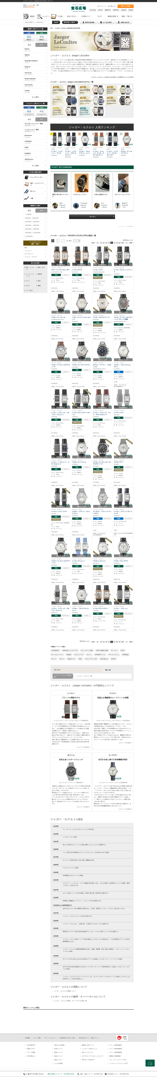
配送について (58, 1052)
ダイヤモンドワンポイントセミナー (93, 1056)
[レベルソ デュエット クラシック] (123, 256)
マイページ (102, 6)
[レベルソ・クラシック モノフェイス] (123, 497)
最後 (130, 243)
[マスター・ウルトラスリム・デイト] (123, 351)
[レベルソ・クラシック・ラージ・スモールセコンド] (102, 398)
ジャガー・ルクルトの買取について (65, 991)
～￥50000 (28, 214)
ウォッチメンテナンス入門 (118, 1060)
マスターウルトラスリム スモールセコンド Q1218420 (113, 720)
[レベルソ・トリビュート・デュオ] (57, 139)
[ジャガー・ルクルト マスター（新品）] (92, 90)
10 (122, 243)
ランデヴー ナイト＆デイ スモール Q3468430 (113, 782)
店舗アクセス (31, 1048)
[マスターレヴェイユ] (102, 547)
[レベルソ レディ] (102, 256)
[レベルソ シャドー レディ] (60, 497)
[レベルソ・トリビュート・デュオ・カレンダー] (113, 139)
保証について (58, 1060)
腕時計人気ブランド (88, 1045)
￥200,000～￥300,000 (32, 225)
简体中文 (116, 10)
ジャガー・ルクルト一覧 (84, 676)
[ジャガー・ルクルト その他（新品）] (119, 101)
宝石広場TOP (31, 1045)
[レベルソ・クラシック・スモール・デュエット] (60, 594)
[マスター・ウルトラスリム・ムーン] (85, 139)
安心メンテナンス (87, 1052)
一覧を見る (92, 217)
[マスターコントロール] (60, 303)
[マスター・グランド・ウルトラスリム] (81, 497)
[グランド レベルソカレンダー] (60, 256)
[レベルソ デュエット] (81, 547)
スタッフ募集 (37, 1038)
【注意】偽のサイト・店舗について (88, 1038)
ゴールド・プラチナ (31, 257)
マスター (120, 71)
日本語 (131, 10)
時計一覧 (108, 670)
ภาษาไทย (93, 10)
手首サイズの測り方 (88, 1060)
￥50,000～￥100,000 (31, 218)
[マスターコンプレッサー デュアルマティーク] (102, 448)
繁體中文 (108, 10)
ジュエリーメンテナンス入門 (118, 1063)
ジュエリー (28, 251)
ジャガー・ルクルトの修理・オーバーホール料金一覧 (70, 1001)
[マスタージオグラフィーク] (102, 303)
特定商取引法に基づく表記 (67, 1038)
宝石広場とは (31, 1056)
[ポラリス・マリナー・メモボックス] (102, 351)
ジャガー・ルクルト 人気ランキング (92, 127)
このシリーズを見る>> (83, 747)
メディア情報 (31, 1052)
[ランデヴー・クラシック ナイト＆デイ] (102, 497)
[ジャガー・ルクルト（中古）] (92, 111)
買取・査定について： (87, 1074)
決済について (58, 1048)
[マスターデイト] (123, 448)
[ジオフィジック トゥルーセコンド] (81, 303)
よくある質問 (58, 1063)
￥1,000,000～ (29, 236)
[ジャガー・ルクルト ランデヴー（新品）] (119, 90)
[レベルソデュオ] (81, 256)
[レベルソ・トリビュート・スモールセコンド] (71, 139)
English (123, 10)
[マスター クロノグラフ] (123, 547)
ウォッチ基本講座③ (116, 1052)
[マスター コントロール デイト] (127, 139)
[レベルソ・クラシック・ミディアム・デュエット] (60, 398)
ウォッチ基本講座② (116, 1048)
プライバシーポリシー (50, 1038)
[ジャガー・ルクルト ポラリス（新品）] (65, 101)
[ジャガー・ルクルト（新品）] (65, 111)
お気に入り (113, 6)
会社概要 (27, 1038)
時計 (26, 247)
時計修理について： (113, 1074)
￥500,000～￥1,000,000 (32, 233)
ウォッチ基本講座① (116, 1045)
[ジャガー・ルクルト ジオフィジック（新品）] (92, 101)
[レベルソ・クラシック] (123, 594)
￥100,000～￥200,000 (32, 221)
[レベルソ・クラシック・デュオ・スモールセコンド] (99, 139)
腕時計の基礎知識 (115, 1056)
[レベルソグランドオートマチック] (81, 398)
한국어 (100, 10)
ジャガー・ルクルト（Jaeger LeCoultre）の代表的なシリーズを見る (112, 77)
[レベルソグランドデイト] (102, 594)
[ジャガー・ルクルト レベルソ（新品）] (65, 90)
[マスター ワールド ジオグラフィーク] (60, 351)
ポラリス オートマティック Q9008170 (71, 782)
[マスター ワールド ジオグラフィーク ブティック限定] (123, 303)
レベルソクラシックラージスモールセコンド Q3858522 (71, 720)
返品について (58, 1056)
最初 (93, 243)
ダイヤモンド (29, 254)
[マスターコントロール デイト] (81, 351)
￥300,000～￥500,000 (32, 229)
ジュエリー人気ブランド (89, 1048)
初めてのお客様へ (59, 1045)
